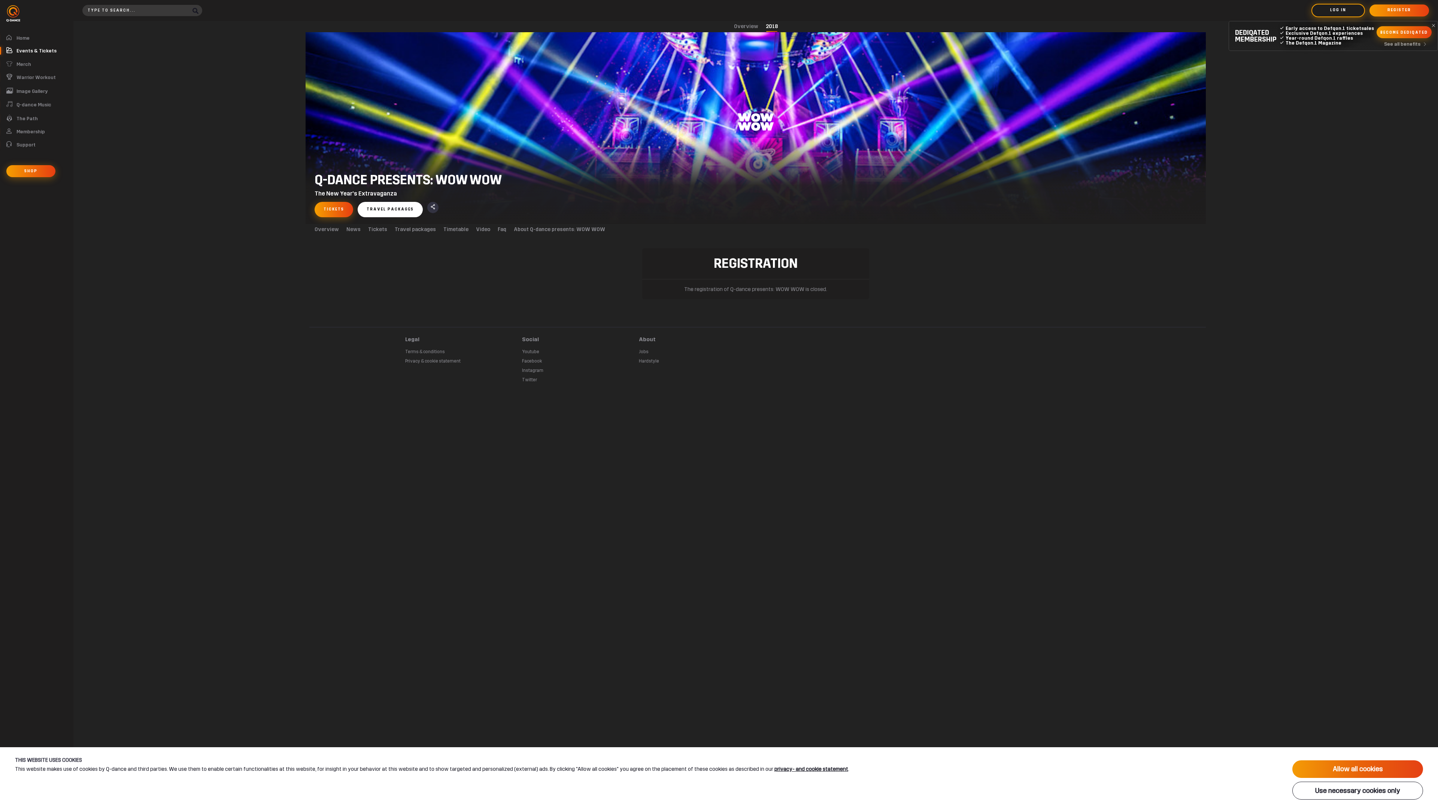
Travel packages (415, 229)
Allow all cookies (1358, 769)
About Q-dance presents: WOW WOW (559, 229)
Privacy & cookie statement (433, 361)
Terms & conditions (425, 351)
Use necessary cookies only (1357, 791)
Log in (1338, 10)
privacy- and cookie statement (811, 769)
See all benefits (1402, 44)
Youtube (530, 351)
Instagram (532, 370)
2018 (772, 26)
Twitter (529, 379)
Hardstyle (649, 361)
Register (1399, 10)
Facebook (532, 361)
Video (483, 229)
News (353, 229)
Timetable (455, 229)
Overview (746, 26)
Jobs (644, 351)
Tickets (377, 229)
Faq (502, 229)
